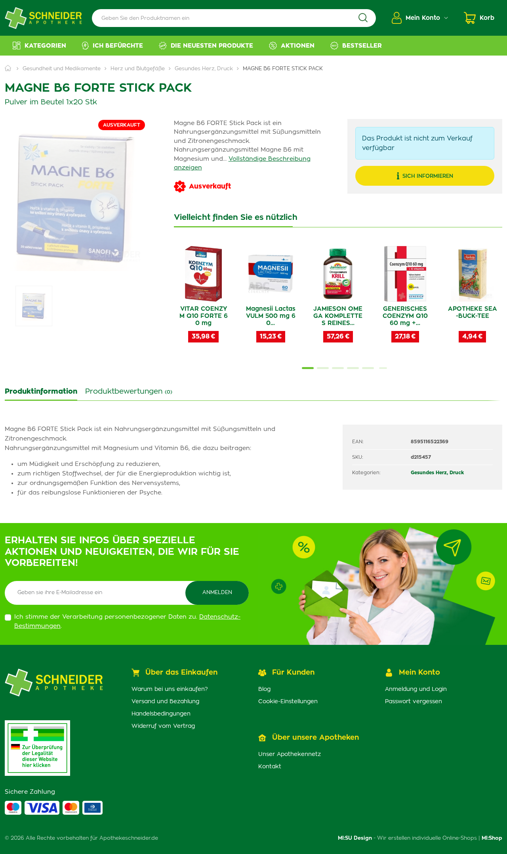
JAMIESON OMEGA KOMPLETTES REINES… (337, 316)
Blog (264, 689)
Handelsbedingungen (161, 714)
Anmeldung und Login (416, 689)
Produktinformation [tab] (41, 391)
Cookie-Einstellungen (288, 701)
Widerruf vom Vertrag (163, 726)
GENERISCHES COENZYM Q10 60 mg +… (405, 316)
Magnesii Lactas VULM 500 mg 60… (270, 316)
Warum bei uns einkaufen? (170, 689)
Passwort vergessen (413, 701)
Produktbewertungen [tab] (128, 391)
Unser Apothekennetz (289, 754)
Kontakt (269, 766)
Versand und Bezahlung (165, 701)
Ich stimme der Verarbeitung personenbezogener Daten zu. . (127, 621)
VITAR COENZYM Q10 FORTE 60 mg (203, 316)
